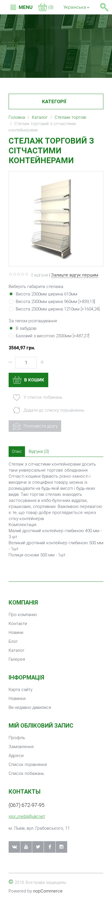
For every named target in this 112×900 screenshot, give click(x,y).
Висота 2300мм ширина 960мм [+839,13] (55, 301)
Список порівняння (28, 764)
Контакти (18, 623)
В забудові (26, 328)
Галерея (17, 659)
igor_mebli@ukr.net (27, 816)
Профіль (17, 737)
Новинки (17, 698)
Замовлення (21, 746)
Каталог (16, 650)
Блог (13, 641)
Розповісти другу (40, 426)
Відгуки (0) (39, 451)
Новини (16, 632)
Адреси (16, 755)
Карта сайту (20, 689)
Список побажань (26, 773)
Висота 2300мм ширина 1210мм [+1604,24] (58, 309)
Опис (17, 451)
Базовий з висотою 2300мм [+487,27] (52, 335)
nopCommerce (48, 891)
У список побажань (42, 397)
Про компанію (23, 614)
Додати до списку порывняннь (53, 410)
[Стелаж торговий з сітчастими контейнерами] (56, 218)
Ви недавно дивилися (30, 707)
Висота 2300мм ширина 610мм (46, 294)
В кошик (33, 380)
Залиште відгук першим (74, 275)
